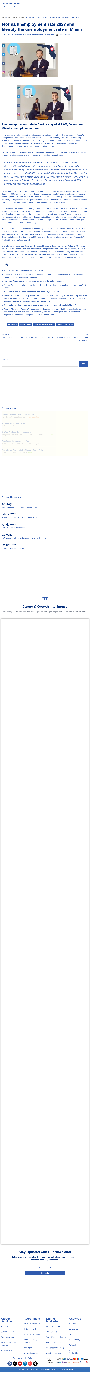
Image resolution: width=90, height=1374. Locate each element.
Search (5, 360)
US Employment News (65, 324)
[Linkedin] (25, 1363)
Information (12, 324)
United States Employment (44, 324)
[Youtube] (20, 1363)
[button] (0, 1373)
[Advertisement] (45, 386)
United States (25, 324)
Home (4, 17)
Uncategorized (49, 35)
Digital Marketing (52, 1320)
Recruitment (32, 1318)
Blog (8, 17)
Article (29, 35)
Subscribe (45, 1273)
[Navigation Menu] (85, 5)
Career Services (7, 1320)
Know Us (75, 1318)
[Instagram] (30, 1363)
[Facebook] (9, 1363)
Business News (37, 35)
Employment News (18, 17)
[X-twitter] (15, 1363)
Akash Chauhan (64, 35)
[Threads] (35, 1363)
